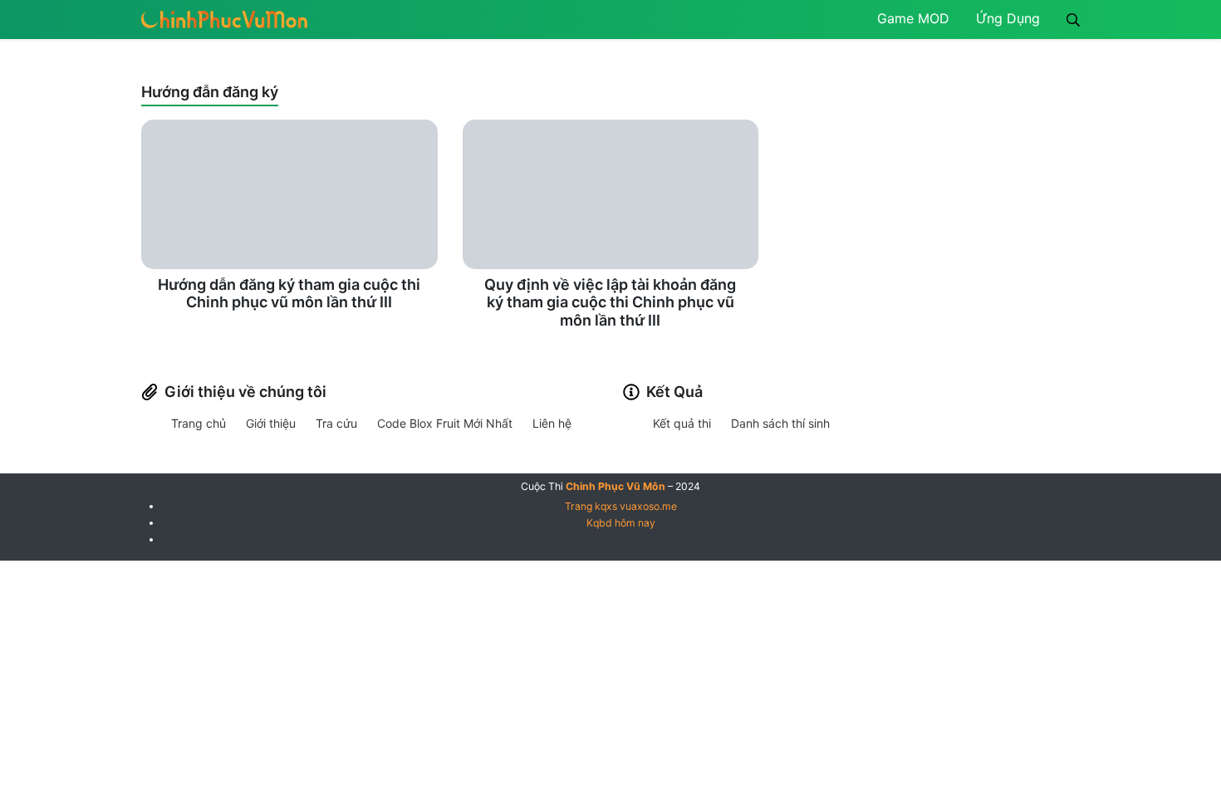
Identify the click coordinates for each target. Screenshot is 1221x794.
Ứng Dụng (1008, 18)
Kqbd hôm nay (620, 523)
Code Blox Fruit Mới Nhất (444, 423)
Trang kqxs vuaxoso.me (621, 506)
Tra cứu (336, 423)
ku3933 (621, 539)
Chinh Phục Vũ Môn (615, 486)
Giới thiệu (271, 423)
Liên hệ (551, 423)
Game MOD (913, 18)
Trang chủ (198, 423)
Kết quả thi (682, 423)
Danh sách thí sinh (780, 423)
